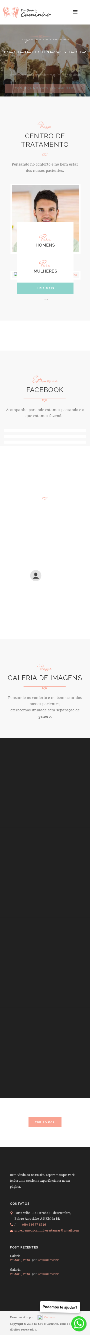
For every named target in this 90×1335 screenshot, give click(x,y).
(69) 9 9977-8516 (34, 1224)
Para (45, 239)
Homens (45, 245)
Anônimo (52, 580)
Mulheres (45, 271)
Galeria (15, 1256)
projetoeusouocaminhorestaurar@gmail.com (46, 1230)
